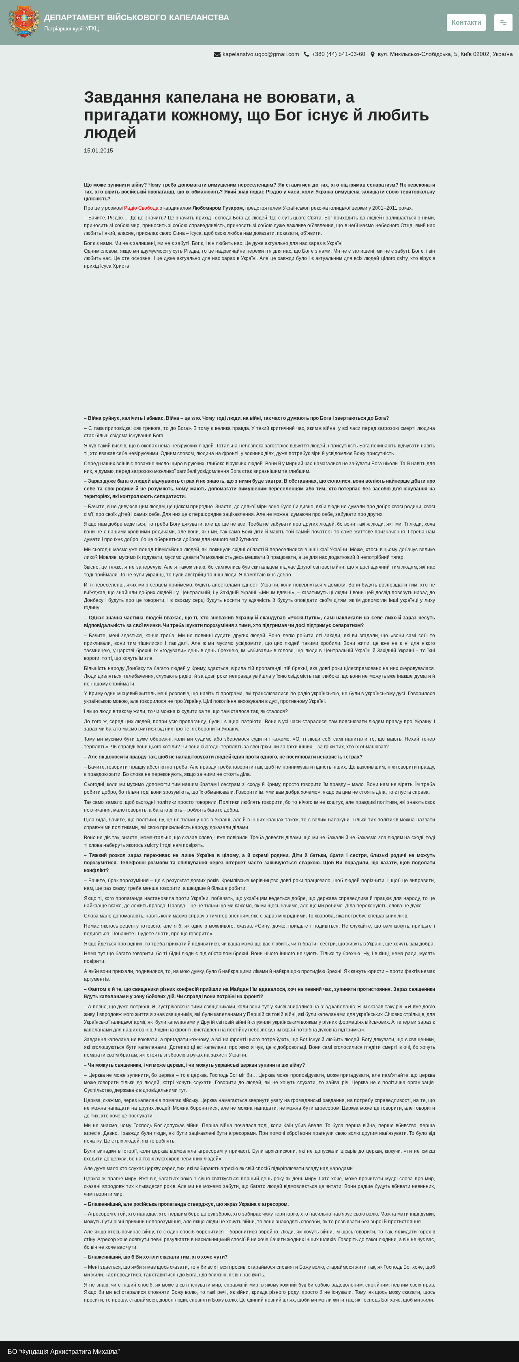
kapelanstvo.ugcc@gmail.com (261, 54)
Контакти (466, 22)
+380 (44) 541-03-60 (338, 54)
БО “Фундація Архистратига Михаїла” (64, 1351)
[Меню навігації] (503, 22)
